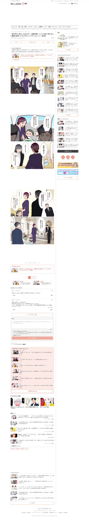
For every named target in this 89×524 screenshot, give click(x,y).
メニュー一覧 (76, 0)
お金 (22, 26)
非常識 (17, 448)
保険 (25, 26)
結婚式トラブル (24, 448)
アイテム (35, 26)
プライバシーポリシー (36, 512)
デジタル (68, 26)
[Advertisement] (44, 15)
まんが (65, 0)
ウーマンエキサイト (21, 37)
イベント (45, 26)
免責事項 (60, 512)
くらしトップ (14, 26)
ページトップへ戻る (68, 177)
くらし (55, 0)
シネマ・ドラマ (61, 26)
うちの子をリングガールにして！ (24, 31)
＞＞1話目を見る (15, 59)
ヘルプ (53, 510)
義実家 (12, 448)
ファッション (54, 26)
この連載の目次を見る (32, 391)
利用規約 (15, 335)
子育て (52, 0)
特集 (58, 32)
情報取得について (53, 512)
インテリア (29, 26)
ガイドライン (21, 333)
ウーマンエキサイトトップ (64, 3)
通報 (52, 290)
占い (68, 0)
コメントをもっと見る (32, 314)
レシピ (58, 0)
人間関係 (40, 26)
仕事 (19, 26)
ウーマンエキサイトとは (39, 510)
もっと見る (32, 502)
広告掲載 (65, 512)
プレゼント (71, 0)
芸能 (49, 26)
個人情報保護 (45, 512)
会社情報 (24, 512)
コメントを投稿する (32, 338)
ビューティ (61, 0)
